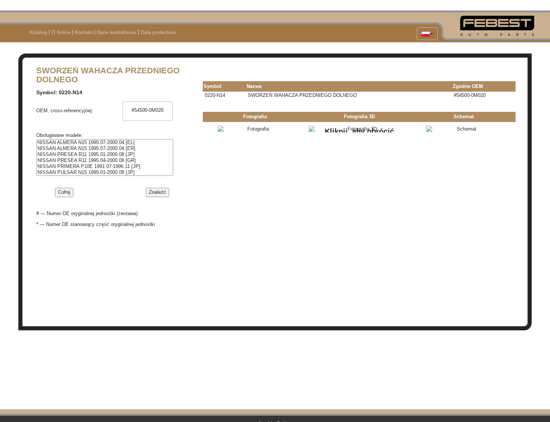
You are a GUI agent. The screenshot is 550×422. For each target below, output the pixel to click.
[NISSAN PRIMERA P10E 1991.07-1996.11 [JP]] (105, 166)
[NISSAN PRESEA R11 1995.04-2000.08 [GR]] (105, 160)
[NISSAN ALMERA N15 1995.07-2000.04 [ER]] (105, 149)
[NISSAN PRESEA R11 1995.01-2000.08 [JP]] (105, 155)
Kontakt (83, 32)
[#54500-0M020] (147, 110)
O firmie (61, 32)
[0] (147, 105)
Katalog (38, 32)
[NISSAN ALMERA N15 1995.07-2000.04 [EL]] (105, 143)
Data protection (158, 32)
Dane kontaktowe (116, 32)
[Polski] (427, 33)
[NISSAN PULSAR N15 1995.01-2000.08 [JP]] (105, 172)
